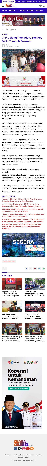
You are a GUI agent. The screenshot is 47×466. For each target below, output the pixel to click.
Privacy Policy (23, 457)
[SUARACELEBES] (10, 6)
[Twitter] (20, 449)
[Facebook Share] (26, 268)
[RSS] (32, 449)
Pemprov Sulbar (9, 261)
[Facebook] (15, 449)
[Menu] (3, 6)
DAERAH (4, 34)
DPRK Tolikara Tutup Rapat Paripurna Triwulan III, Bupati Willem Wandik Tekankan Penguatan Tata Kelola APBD (23, 220)
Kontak (39, 455)
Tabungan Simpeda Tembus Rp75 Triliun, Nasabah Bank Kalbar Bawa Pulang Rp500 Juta (23, 215)
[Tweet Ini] (30, 268)
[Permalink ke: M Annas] (3, 46)
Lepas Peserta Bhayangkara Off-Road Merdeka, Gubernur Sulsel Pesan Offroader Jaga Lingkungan (21, 205)
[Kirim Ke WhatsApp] (43, 268)
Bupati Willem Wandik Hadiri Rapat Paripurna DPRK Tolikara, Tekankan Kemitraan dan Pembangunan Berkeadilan (21, 226)
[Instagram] (24, 449)
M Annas (8, 45)
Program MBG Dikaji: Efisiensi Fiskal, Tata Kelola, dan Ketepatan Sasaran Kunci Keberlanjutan (22, 200)
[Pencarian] (44, 6)
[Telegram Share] (39, 268)
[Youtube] (28, 449)
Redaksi (8, 455)
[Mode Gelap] (40, 6)
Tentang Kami (19, 455)
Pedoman (30, 455)
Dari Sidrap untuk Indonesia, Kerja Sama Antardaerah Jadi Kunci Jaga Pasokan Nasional (22, 210)
